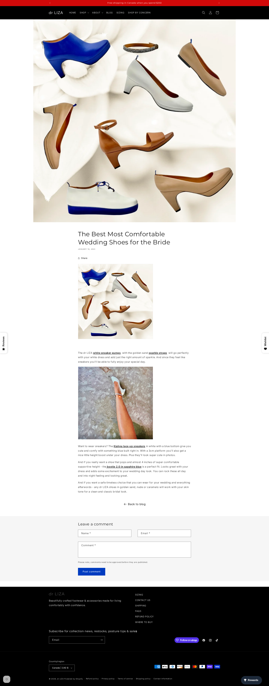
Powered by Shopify (73, 679)
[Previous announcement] (50, 3)
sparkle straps (158, 352)
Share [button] (84, 258)
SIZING (139, 594)
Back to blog (137, 504)
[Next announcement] (219, 3)
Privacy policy (108, 679)
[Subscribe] (101, 640)
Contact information (162, 679)
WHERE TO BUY (144, 622)
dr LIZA (60, 679)
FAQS (138, 611)
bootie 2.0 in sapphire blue (124, 466)
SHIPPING (140, 605)
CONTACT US (142, 600)
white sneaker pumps (107, 352)
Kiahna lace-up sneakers (129, 446)
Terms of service (125, 679)
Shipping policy (143, 679)
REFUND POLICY (144, 616)
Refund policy (92, 679)
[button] (84, 12)
